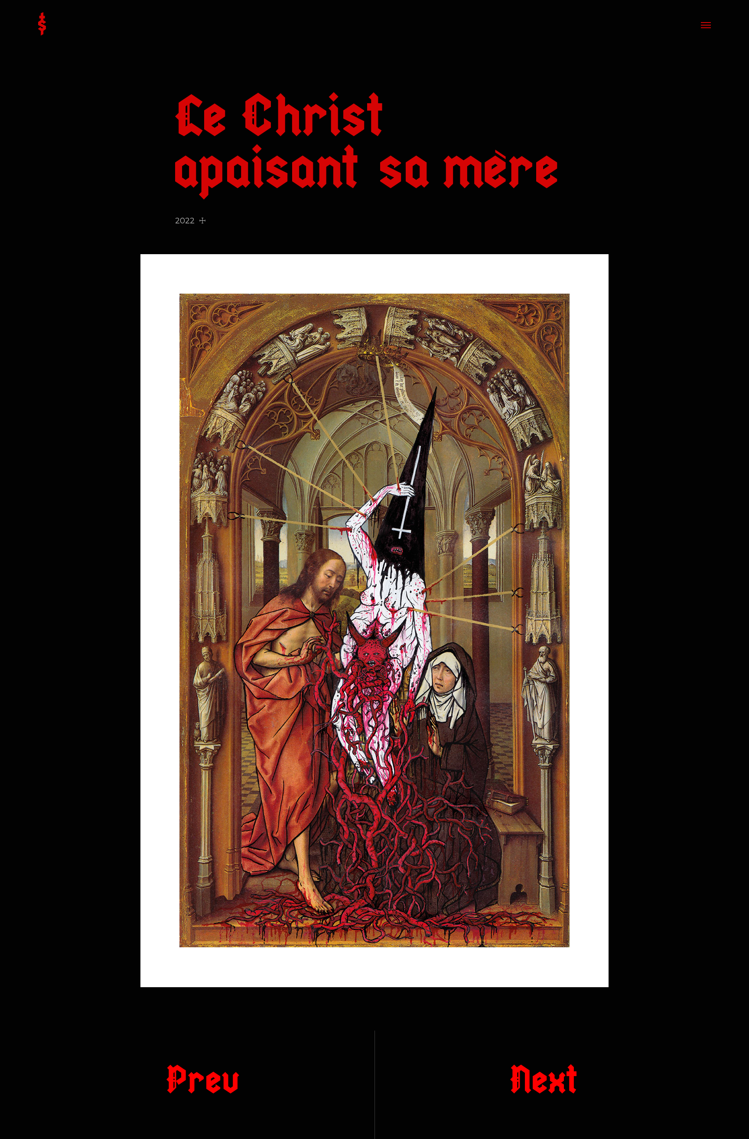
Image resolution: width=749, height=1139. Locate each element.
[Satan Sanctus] (42, 24)
